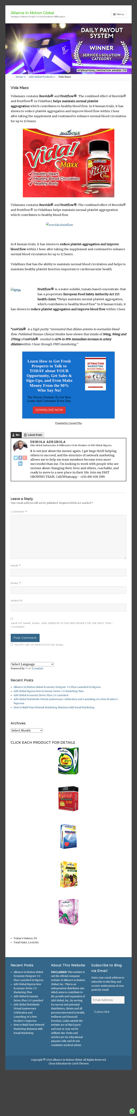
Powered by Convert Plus (68, 579)
